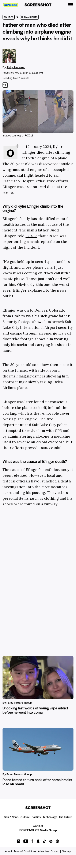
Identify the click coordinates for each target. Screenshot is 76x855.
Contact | (56, 851)
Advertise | (44, 851)
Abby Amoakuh (16, 67)
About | (9, 851)
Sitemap (66, 851)
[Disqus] (38, 576)
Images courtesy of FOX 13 (18, 135)
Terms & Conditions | (25, 851)
